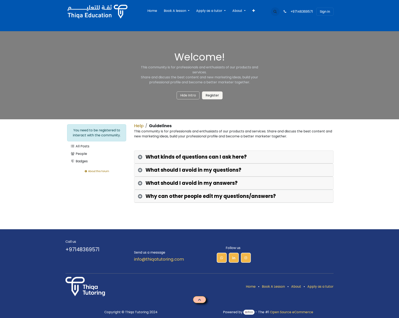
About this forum (98, 171)
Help (139, 126)
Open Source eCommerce (291, 312)
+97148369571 (300, 11)
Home (251, 286)
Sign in (325, 11)
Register (212, 95)
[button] (275, 11)
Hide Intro (188, 95)
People (81, 153)
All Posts (82, 146)
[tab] (233, 157)
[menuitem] (152, 11)
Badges (81, 161)
